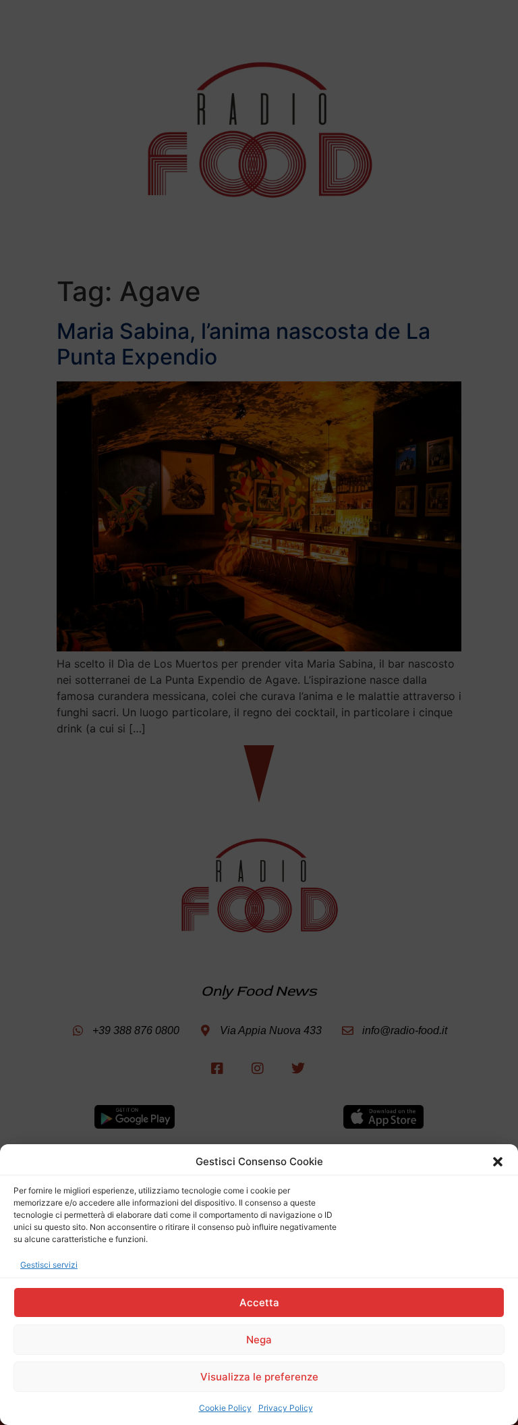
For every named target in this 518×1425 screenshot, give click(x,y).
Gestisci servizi (49, 1265)
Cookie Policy (225, 1408)
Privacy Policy (285, 1408)
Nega (259, 1339)
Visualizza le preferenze (259, 1376)
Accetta (259, 1302)
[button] (498, 1161)
